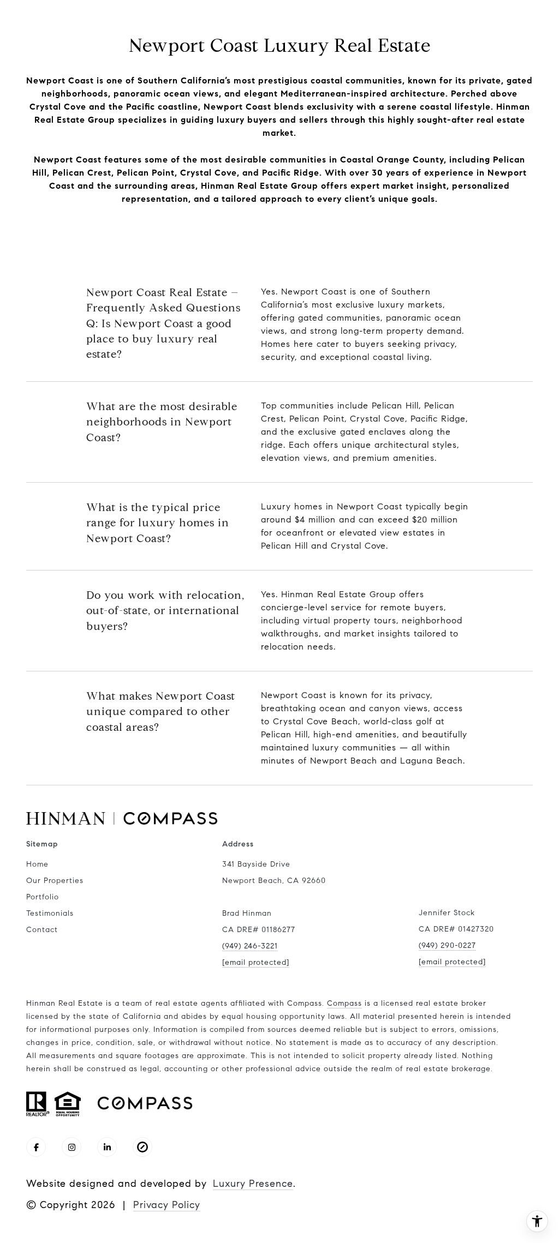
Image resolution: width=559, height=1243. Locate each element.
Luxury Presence (253, 1184)
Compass (344, 1003)
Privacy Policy (166, 1205)
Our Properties (55, 880)
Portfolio (42, 897)
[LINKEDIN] (107, 1147)
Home (37, 864)
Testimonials (50, 913)
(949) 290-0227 (447, 945)
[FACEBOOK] (36, 1147)
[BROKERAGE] (142, 1147)
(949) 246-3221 (250, 946)
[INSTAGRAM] (71, 1147)
